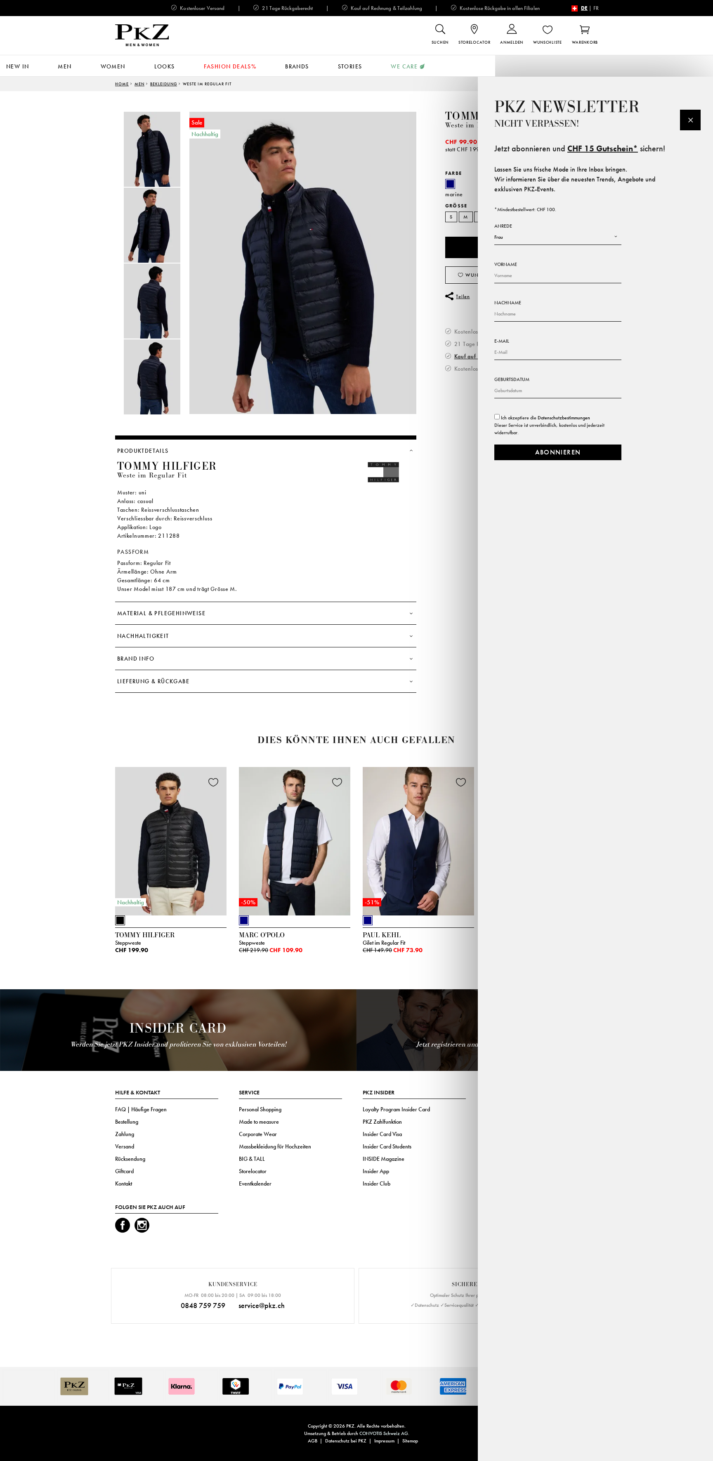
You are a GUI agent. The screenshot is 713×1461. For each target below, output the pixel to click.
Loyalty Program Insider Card (396, 1109)
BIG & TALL (252, 1158)
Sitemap (410, 1440)
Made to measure (259, 1121)
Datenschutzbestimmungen (564, 417)
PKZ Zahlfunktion (382, 1121)
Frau (498, 237)
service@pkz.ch (261, 1305)
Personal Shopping (260, 1109)
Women (113, 66)
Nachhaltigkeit (143, 636)
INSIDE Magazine (383, 1158)
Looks (164, 66)
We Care (404, 66)
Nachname (507, 302)
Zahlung (124, 1134)
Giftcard (124, 1171)
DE (584, 8)
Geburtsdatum (511, 379)
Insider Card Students (387, 1146)
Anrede (503, 226)
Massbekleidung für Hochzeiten (275, 1146)
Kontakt (123, 1183)
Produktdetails (143, 450)
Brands (297, 66)
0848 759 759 (203, 1305)
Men (64, 66)
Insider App (376, 1171)
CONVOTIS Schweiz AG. (384, 1433)
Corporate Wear (258, 1134)
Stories (350, 66)
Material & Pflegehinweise (161, 613)
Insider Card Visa (382, 1134)
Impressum (384, 1440)
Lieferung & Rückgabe (153, 681)
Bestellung (126, 1121)
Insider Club (376, 1183)
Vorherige (94, 843)
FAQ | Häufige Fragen (141, 1109)
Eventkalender (255, 1183)
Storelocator (253, 1171)
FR (596, 8)
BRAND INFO (135, 658)
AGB (312, 1440)
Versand (124, 1146)
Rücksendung (130, 1158)
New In (17, 66)
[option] (160, 149)
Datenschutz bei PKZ (345, 1440)
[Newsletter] (690, 120)
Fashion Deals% (230, 66)
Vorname (505, 264)
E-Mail (501, 341)
